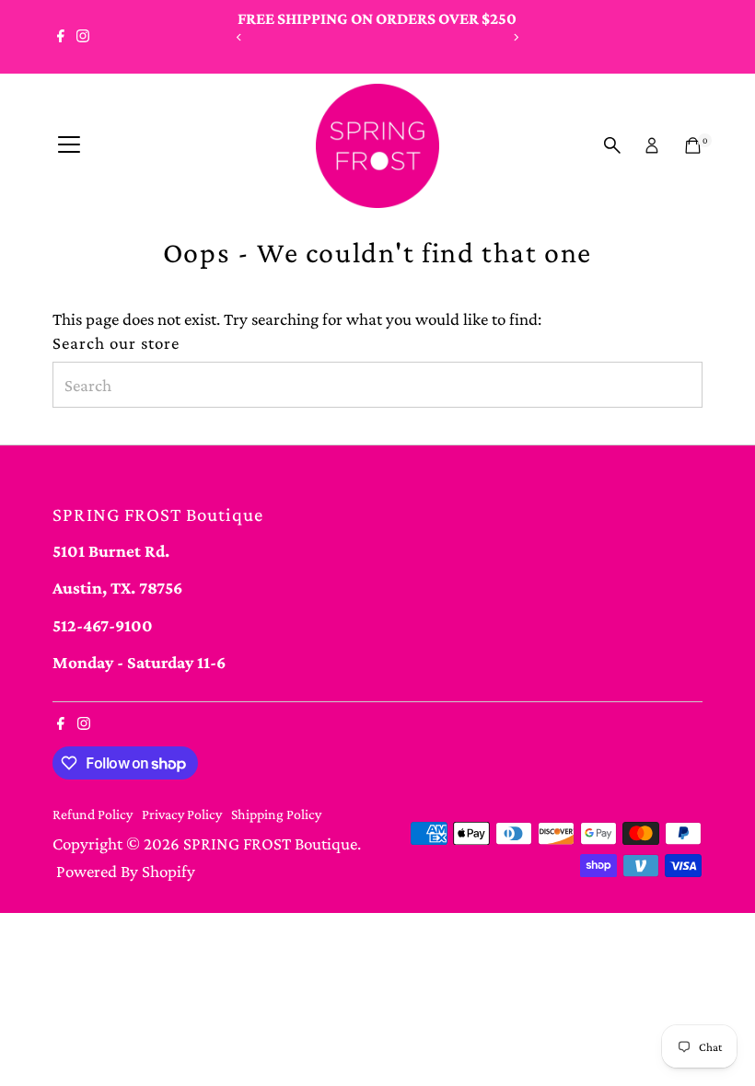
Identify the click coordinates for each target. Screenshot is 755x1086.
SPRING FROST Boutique (270, 843)
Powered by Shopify (125, 871)
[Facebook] (60, 37)
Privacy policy (182, 814)
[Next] (515, 37)
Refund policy (92, 814)
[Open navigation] (69, 145)
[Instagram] (83, 37)
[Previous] (240, 37)
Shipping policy (276, 814)
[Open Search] (612, 145)
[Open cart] (693, 145)
